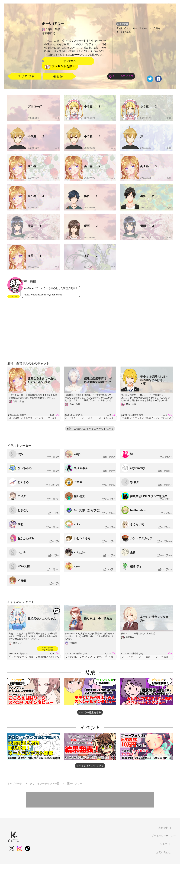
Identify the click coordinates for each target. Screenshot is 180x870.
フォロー (13, 296)
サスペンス (146, 28)
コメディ (130, 657)
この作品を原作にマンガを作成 (47, 649)
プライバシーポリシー (163, 835)
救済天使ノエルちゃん (48, 657)
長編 (158, 28)
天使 (31, 657)
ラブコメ (137, 418)
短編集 (16, 418)
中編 (111, 657)
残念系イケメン (152, 418)
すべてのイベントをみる (90, 765)
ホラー (42, 418)
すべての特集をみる (90, 712)
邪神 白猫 (53, 29)
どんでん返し (124, 32)
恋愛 (54, 418)
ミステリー (132, 28)
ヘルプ (163, 844)
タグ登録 (124, 24)
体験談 (165, 657)
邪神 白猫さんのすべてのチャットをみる (90, 428)
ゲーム (100, 657)
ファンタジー (17, 657)
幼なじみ (167, 418)
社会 (148, 657)
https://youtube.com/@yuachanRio (43, 294)
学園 (120, 28)
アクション (73, 657)
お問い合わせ (163, 852)
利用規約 (163, 827)
